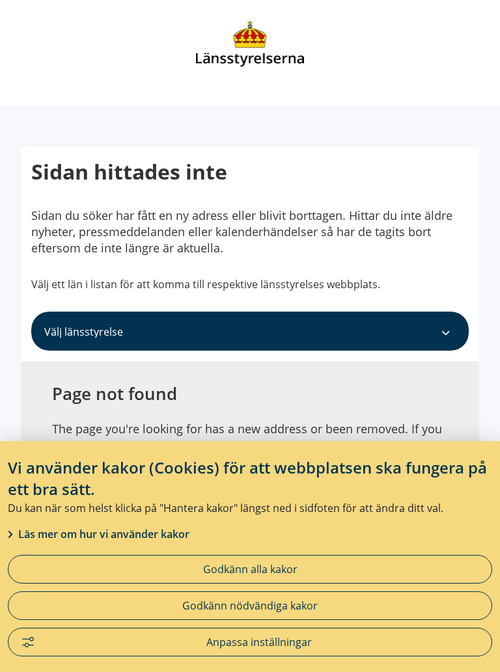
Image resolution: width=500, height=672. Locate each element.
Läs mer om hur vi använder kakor (103, 534)
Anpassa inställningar (259, 642)
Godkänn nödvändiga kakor (250, 605)
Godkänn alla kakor (250, 569)
